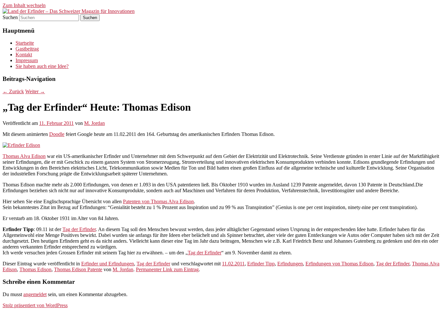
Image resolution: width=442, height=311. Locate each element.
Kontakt (24, 54)
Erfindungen (290, 263)
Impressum (27, 60)
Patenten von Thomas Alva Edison (158, 201)
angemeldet (35, 294)
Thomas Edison (35, 269)
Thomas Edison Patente (78, 269)
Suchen (10, 17)
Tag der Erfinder (79, 229)
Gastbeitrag (27, 48)
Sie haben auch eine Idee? (42, 66)
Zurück (13, 91)
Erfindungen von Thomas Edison (339, 263)
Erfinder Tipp (261, 263)
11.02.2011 (233, 263)
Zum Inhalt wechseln (24, 5)
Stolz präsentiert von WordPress (35, 305)
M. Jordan (94, 123)
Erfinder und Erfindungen (107, 263)
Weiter (35, 91)
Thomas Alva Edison (24, 156)
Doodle (56, 134)
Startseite (25, 43)
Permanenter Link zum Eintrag (167, 269)
